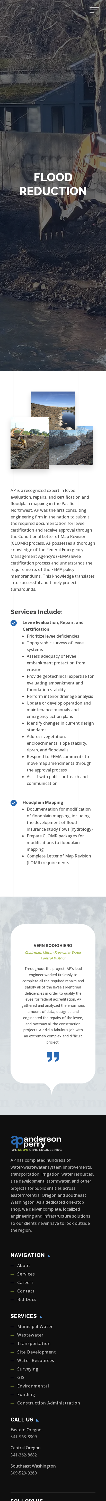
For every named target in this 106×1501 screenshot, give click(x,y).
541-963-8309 (24, 1436)
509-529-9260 (24, 1473)
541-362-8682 (24, 1455)
